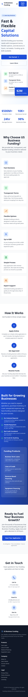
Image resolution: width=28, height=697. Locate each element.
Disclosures (4, 677)
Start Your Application (13, 538)
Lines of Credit (5, 647)
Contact (3, 665)
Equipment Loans (5, 652)
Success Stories (5, 663)
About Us (3, 659)
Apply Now (22, 4)
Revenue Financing (6, 650)
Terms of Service (5, 675)
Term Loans (4, 645)
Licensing (3, 679)
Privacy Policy (4, 673)
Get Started (13, 57)
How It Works (4, 661)
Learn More (14, 63)
